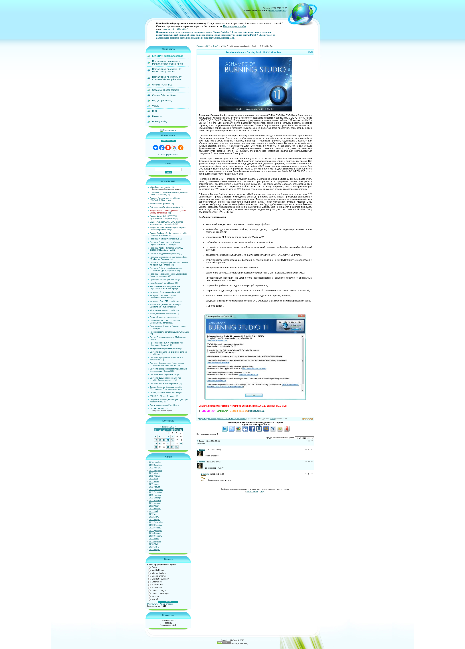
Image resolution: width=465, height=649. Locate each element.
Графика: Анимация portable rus (164, 239)
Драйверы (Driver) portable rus (164, 279)
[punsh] (204, 480)
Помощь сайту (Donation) (175, 29)
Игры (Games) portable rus (162, 283)
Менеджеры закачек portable (163, 310)
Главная (200, 46)
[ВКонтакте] (259, 431)
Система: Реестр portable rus (163, 374)
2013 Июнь (154, 547)
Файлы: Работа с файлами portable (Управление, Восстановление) (166, 388)
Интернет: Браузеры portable (163, 292)
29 (168, 447)
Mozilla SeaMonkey (160, 579)
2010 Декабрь (155, 465)
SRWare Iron (157, 585)
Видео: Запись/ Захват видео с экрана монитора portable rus (167, 228)
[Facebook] (252, 431)
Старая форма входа (168, 154)
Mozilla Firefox (158, 570)
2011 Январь (155, 468)
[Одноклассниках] (280, 431)
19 (156, 443)
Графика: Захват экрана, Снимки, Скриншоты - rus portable (165, 243)
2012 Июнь (154, 514)
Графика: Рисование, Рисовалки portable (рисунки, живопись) (168, 275)
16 (172, 440)
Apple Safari (157, 587)
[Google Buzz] (238, 431)
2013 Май (153, 544)
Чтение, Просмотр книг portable (164, 393)
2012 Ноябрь (155, 528)
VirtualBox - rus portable (160, 187)
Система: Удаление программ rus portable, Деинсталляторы (165, 379)
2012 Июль (154, 517)
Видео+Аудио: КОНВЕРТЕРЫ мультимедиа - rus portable (163, 217)
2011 (208, 46)
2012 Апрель (155, 509)
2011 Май (153, 479)
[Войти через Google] (174, 148)
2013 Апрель (155, 541)
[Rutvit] (231, 431)
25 (181, 443)
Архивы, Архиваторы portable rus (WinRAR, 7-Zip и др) (165, 199)
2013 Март (154, 539)
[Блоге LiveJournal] (273, 431)
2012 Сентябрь (156, 522)
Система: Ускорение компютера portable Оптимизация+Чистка (168, 370)
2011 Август (154, 487)
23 (172, 443)
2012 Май (153, 511)
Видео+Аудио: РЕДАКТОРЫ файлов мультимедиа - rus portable (166, 223)
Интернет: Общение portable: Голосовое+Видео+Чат (163, 296)
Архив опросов (166, 604)
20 (160, 443)
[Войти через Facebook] (162, 147)
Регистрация (275, 10)
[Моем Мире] (266, 431)
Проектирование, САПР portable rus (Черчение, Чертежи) (166, 344)
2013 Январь (155, 533)
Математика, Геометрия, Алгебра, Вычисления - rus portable (165, 305)
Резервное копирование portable (165, 348)
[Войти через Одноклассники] (180, 147)
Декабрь (216, 46)
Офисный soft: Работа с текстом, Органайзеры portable (165, 321)
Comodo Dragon (159, 590)
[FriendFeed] (245, 431)
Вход (284, 10)
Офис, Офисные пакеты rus (163, 317)
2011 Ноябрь (155, 495)
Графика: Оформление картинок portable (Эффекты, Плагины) (168, 258)
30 (172, 447)
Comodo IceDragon (160, 593)
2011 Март (154, 473)
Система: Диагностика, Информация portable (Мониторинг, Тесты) (167, 364)
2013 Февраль (155, 536)
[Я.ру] (287, 431)
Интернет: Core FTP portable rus (164, 301)
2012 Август (154, 519)
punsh (272, 419)
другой (155, 599)
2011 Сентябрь (156, 489)
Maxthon (155, 596)
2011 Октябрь (155, 492)
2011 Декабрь (155, 498)
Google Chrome (159, 576)
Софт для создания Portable (163, 405)
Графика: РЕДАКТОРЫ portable (164, 253)
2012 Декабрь (155, 530)
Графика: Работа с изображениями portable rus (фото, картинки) (166, 269)
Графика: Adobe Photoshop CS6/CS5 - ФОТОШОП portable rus (167, 249)
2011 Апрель (155, 476)
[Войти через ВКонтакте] (155, 147)
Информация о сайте (234, 26)
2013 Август (154, 549)
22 (168, 443)
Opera (154, 567)
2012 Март (154, 506)
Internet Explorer (159, 573)
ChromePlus (157, 582)
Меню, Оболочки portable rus (163, 314)
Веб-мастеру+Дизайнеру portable (165, 207)
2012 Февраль (155, 503)
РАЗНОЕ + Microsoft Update (162, 396)
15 (168, 440)
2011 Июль (154, 484)
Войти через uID (168, 141)
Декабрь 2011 (168, 427)
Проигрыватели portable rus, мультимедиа (169, 332)
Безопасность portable (160, 204)
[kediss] (200, 456)
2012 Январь (155, 500)
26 (156, 447)
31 (176, 447)
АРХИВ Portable (157, 409)
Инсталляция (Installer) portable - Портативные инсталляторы (165, 287)
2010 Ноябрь (155, 462)
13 (160, 440)
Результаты (152, 604)
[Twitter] (225, 431)
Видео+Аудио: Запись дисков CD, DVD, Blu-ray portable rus (222, 419)
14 (164, 440)
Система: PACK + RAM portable (164, 383)
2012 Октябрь (155, 525)
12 (156, 440)
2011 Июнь (154, 481)
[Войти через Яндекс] (168, 147)
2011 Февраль (155, 470)
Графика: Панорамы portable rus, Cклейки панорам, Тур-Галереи (169, 263)
